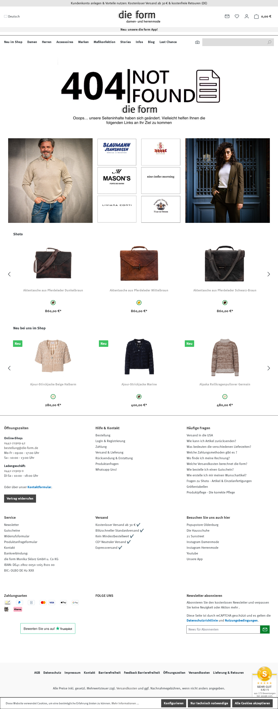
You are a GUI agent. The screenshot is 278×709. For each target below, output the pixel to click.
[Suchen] (197, 42)
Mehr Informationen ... (125, 703)
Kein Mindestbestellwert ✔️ (114, 536)
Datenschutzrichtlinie (202, 620)
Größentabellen (197, 487)
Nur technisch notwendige (209, 703)
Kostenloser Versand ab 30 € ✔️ (117, 525)
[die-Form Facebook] (100, 607)
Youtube (192, 553)
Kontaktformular (39, 487)
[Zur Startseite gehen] (139, 16)
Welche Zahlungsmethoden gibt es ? (212, 452)
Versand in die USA (200, 435)
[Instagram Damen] (133, 607)
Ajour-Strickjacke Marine (139, 384)
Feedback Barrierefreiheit (142, 673)
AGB (37, 673)
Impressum (73, 673)
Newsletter (11, 525)
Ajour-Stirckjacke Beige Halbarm (53, 384)
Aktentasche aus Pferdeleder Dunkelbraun (53, 290)
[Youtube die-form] (144, 607)
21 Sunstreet (195, 536)
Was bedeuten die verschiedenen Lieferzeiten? (219, 447)
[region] (139, 274)
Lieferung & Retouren (228, 673)
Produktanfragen (107, 464)
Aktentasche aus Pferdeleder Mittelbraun (139, 290)
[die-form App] (155, 607)
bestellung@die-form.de (21, 448)
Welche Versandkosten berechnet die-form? (217, 464)
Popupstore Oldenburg (202, 525)
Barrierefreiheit (110, 673)
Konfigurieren (174, 703)
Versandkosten (199, 673)
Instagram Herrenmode (202, 548)
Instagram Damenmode (203, 542)
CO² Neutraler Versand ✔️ (113, 542)
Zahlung (101, 447)
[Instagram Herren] (122, 607)
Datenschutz (52, 673)
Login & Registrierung (110, 441)
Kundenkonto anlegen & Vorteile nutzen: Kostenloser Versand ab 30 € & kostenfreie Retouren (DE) (139, 3)
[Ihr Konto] (247, 16)
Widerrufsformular (16, 536)
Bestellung (102, 435)
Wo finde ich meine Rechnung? (208, 458)
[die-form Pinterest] (111, 607)
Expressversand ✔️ (108, 548)
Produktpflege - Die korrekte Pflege (211, 492)
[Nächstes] (269, 274)
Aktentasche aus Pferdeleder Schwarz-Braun (224, 290)
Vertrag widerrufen (20, 498)
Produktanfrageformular (20, 542)
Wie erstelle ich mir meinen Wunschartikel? (216, 475)
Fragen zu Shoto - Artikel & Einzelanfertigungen (219, 481)
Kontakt (9, 548)
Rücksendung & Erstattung (114, 458)
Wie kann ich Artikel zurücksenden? (211, 441)
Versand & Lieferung (109, 452)
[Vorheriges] (9, 274)
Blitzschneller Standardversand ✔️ (119, 530)
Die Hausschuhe (198, 530)
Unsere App (195, 559)
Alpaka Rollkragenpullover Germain (224, 384)
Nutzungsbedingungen (241, 620)
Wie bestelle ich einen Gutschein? (210, 469)
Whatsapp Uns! (106, 469)
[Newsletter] (227, 16)
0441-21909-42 (14, 443)
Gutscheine (12, 530)
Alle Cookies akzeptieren (252, 703)
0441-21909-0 (14, 471)
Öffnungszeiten (174, 673)
